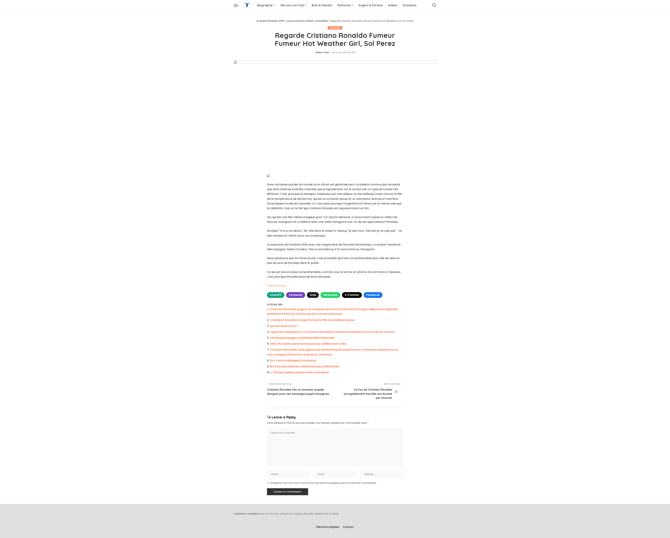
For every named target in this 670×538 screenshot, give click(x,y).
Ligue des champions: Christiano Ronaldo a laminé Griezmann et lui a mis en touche (332, 332)
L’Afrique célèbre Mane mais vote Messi (300, 372)
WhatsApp (330, 295)
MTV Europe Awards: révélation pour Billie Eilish (304, 366)
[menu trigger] (238, 5)
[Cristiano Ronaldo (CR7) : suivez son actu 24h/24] (247, 5)
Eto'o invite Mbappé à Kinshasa (293, 360)
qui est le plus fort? (284, 326)
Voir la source (276, 286)
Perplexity (295, 295)
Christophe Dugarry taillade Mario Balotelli (302, 338)
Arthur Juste (323, 52)
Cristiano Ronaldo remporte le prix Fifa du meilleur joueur (312, 320)
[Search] (434, 5)
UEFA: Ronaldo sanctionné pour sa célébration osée (308, 344)
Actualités (335, 28)
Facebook (373, 295)
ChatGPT (276, 295)
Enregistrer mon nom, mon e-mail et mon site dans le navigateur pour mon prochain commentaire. (323, 482)
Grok (313, 295)
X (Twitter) (352, 295)
